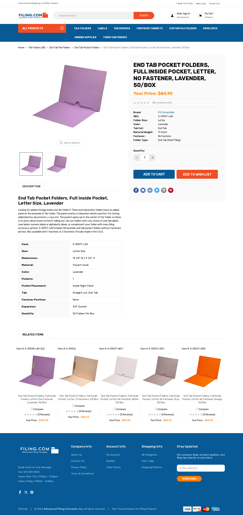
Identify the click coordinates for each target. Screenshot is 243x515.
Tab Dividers (122, 28)
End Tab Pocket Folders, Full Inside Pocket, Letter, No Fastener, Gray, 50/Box (161, 399)
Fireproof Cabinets (150, 28)
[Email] (143, 190)
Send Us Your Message (38, 467)
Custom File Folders (183, 28)
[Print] (150, 190)
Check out (214, 3)
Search (144, 15)
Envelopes (210, 28)
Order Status (113, 467)
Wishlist (110, 461)
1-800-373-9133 (184, 3)
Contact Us (77, 461)
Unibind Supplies (85, 37)
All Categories (149, 454)
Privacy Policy (79, 467)
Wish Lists (201, 3)
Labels (102, 28)
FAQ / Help (148, 461)
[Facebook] (136, 190)
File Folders (82, 28)
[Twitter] (157, 190)
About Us (76, 454)
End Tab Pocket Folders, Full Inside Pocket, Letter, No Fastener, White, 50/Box (120, 399)
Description (31, 186)
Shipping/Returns (152, 467)
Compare (38, 409)
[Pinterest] (170, 190)
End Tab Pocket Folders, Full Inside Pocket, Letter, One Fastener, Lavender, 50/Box (37, 399)
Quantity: (139, 150)
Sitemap (23, 508)
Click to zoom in (72, 143)
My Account (113, 454)
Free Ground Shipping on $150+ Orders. (38, 3)
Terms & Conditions (82, 473)
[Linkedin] (163, 190)
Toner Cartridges (115, 37)
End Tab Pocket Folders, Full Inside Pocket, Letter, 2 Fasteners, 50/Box (78, 398)
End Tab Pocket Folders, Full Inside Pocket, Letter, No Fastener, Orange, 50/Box (202, 399)
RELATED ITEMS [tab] (32, 334)
